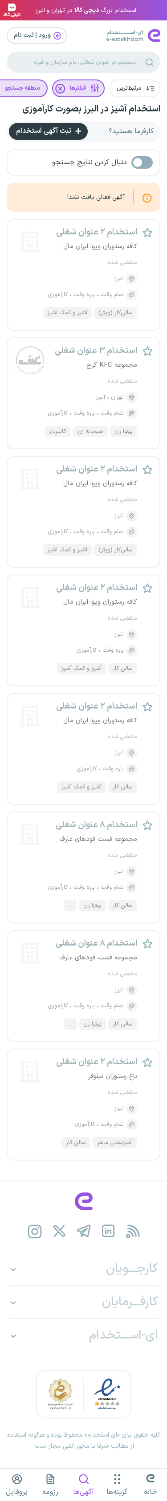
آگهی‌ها (83, 1492)
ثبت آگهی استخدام (44, 131)
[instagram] (34, 1231)
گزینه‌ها (116, 1492)
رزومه (50, 1492)
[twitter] (59, 1231)
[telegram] (83, 1231)
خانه (150, 1492)
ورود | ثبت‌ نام (33, 35)
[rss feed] (132, 1231)
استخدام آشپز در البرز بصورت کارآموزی (91, 109)
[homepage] (83, 1201)
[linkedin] (108, 1231)
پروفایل (17, 1492)
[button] (134, 88)
